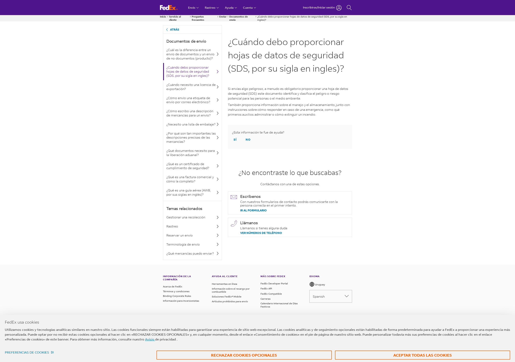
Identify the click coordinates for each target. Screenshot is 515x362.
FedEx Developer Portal (274, 283)
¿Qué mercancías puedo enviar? (190, 253)
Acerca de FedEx (172, 286)
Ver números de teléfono (261, 232)
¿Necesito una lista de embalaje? (190, 124)
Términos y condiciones (176, 291)
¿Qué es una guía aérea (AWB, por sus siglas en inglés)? (188, 192)
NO (248, 139)
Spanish (319, 296)
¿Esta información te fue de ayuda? (258, 132)
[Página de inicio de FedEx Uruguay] (172, 7)
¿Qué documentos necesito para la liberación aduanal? (190, 152)
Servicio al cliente (175, 18)
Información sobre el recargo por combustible (231, 290)
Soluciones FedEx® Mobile (226, 296)
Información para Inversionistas (181, 300)
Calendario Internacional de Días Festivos (279, 305)
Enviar (223, 16)
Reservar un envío (179, 235)
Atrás (174, 29)
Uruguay (319, 284)
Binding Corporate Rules (177, 295)
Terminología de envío (183, 244)
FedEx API (266, 288)
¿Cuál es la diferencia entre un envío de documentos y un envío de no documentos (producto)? (190, 54)
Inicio (163, 16)
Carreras (266, 298)
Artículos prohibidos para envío (230, 301)
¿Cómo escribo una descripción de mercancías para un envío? (189, 113)
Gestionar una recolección (185, 217)
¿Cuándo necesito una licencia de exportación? (191, 86)
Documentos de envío (238, 18)
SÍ (235, 139)
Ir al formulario (253, 210)
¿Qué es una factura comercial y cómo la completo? (190, 179)
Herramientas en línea (224, 283)
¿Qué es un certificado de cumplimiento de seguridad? (187, 166)
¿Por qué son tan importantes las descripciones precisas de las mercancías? (191, 137)
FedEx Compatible (271, 293)
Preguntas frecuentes (198, 18)
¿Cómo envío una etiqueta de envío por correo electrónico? (188, 100)
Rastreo (172, 226)
